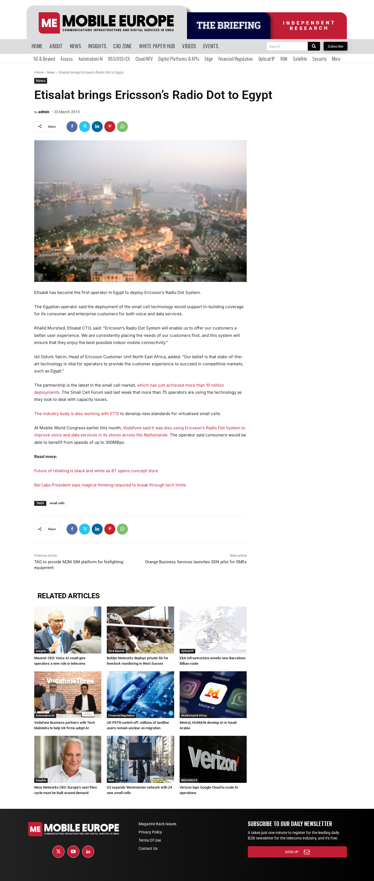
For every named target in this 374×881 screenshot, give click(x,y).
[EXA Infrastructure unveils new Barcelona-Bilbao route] (213, 630)
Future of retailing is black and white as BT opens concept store (96, 470)
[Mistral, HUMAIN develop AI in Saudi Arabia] (213, 694)
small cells (57, 503)
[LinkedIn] (88, 851)
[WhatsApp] (122, 126)
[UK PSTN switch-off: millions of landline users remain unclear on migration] (140, 694)
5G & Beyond (116, 650)
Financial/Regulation (121, 715)
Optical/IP (187, 650)
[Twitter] (84, 126)
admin (43, 112)
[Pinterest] (109, 126)
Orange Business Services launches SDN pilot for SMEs (196, 561)
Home (38, 72)
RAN (111, 780)
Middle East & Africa (193, 715)
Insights (41, 650)
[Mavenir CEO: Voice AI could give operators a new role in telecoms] (67, 630)
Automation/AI (45, 715)
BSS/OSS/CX (189, 780)
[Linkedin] (97, 126)
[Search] (314, 46)
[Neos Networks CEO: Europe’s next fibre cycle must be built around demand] (67, 759)
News (51, 72)
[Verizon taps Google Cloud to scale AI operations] (213, 759)
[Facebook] (72, 126)
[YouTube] (73, 851)
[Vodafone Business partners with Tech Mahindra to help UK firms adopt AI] (67, 694)
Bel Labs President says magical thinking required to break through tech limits (110, 485)
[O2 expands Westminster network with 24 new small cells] (140, 759)
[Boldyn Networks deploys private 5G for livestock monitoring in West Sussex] (140, 630)
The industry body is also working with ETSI (76, 413)
